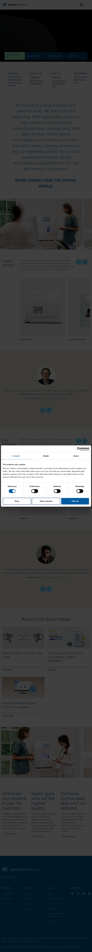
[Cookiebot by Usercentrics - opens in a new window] (78, 449)
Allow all (75, 501)
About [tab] (76, 456)
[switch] (34, 491)
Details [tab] (46, 456)
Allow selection (46, 501)
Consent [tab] (16, 456)
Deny (17, 501)
